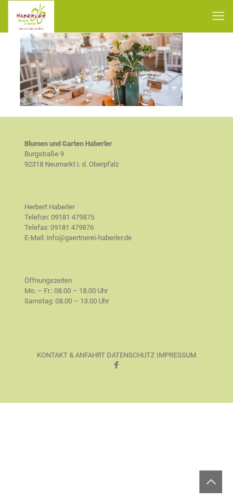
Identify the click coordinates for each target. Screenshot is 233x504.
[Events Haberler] (101, 104)
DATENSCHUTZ (131, 355)
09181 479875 (72, 217)
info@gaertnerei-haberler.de (89, 238)
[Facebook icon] (117, 365)
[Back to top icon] (210, 481)
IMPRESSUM (176, 355)
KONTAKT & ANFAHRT (71, 355)
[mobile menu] (218, 16)
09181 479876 (72, 227)
